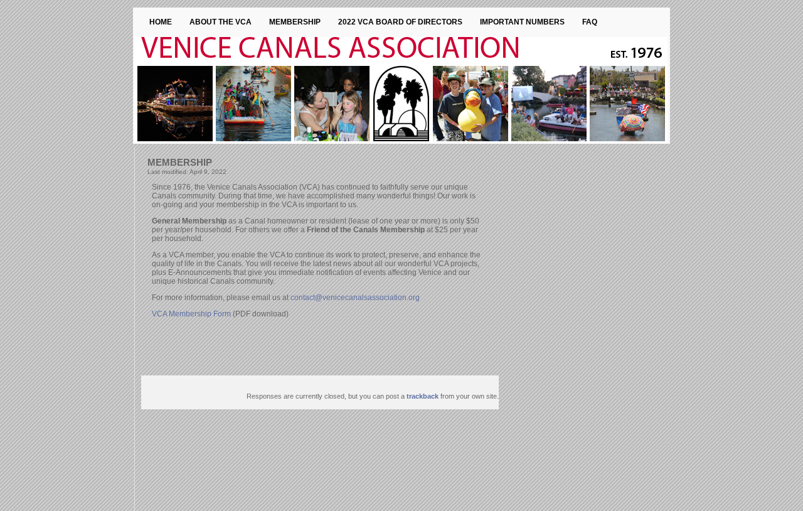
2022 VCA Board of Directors (400, 22)
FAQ (589, 22)
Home (160, 22)
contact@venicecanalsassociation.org (355, 297)
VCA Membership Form (191, 313)
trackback (423, 396)
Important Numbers (522, 22)
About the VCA (220, 22)
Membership (295, 22)
